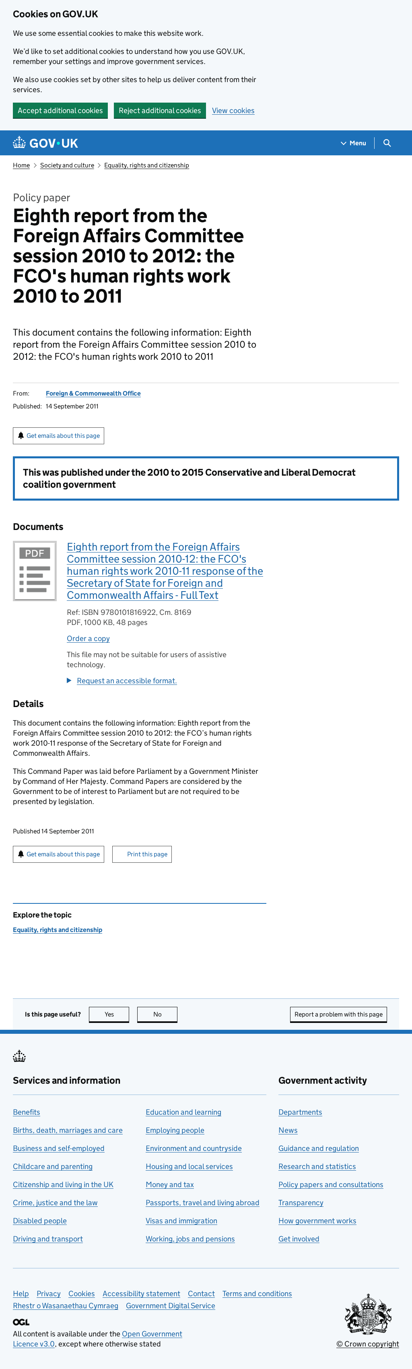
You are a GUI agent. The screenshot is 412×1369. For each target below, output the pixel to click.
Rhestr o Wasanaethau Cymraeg (65, 1305)
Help (21, 1293)
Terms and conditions (257, 1293)
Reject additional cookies (160, 110)
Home (21, 165)
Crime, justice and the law (55, 1202)
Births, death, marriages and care (68, 1130)
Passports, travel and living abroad (203, 1202)
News (288, 1130)
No (165, 1014)
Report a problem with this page (339, 1014)
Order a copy (88, 638)
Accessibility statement (141, 1293)
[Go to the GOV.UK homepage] (45, 143)
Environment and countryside (194, 1148)
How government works (317, 1220)
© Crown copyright (367, 1343)
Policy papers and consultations (330, 1184)
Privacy (49, 1293)
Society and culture (67, 165)
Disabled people (40, 1220)
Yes (117, 1014)
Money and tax (170, 1184)
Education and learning (183, 1112)
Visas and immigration (181, 1220)
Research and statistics (317, 1166)
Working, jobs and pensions (190, 1238)
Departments (300, 1112)
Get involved (298, 1238)
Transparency (300, 1202)
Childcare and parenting (53, 1166)
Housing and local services (189, 1166)
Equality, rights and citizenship (146, 165)
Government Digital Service (170, 1305)
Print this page (147, 854)
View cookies (233, 110)
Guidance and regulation (318, 1148)
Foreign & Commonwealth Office (93, 393)
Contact (201, 1293)
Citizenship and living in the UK (63, 1184)
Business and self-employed (59, 1148)
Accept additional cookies (60, 110)
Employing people (175, 1130)
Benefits (26, 1112)
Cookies (81, 1293)
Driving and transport (48, 1238)
